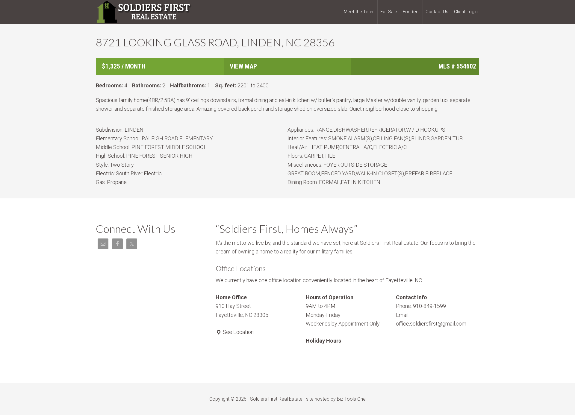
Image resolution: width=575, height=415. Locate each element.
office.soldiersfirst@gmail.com (431, 323)
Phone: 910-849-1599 (421, 306)
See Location (238, 332)
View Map (243, 66)
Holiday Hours (323, 341)
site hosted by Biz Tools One (336, 399)
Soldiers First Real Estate (144, 12)
